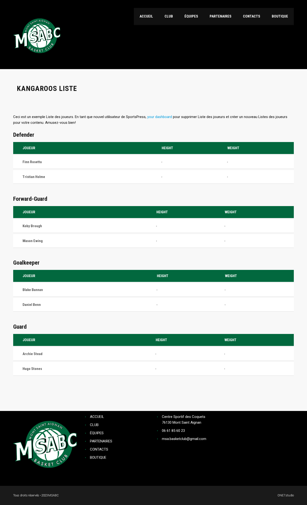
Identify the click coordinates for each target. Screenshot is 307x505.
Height (167, 148)
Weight (233, 148)
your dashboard (159, 117)
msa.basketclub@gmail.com (184, 439)
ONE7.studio (285, 495)
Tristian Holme (34, 177)
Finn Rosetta (32, 162)
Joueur (29, 148)
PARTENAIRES (101, 441)
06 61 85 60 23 (173, 430)
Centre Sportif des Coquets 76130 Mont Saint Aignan (183, 420)
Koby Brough (32, 226)
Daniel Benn (32, 305)
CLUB (94, 425)
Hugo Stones (32, 369)
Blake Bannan (33, 290)
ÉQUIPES (97, 433)
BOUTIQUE (98, 457)
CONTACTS (99, 449)
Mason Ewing (33, 241)
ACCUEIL (97, 417)
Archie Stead (32, 354)
